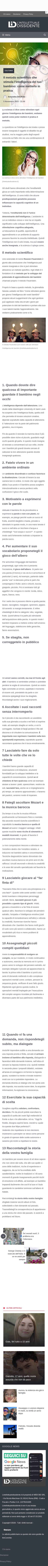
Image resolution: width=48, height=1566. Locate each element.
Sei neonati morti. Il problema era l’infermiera (31, 1236)
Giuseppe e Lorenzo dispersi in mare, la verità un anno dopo (31, 1411)
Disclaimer (17, 14)
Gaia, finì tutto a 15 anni (18, 1341)
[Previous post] (3, 1236)
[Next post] (45, 1255)
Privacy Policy (28, 14)
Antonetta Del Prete (16, 97)
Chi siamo (6, 14)
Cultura (9, 70)
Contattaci (38, 1523)
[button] (45, 35)
